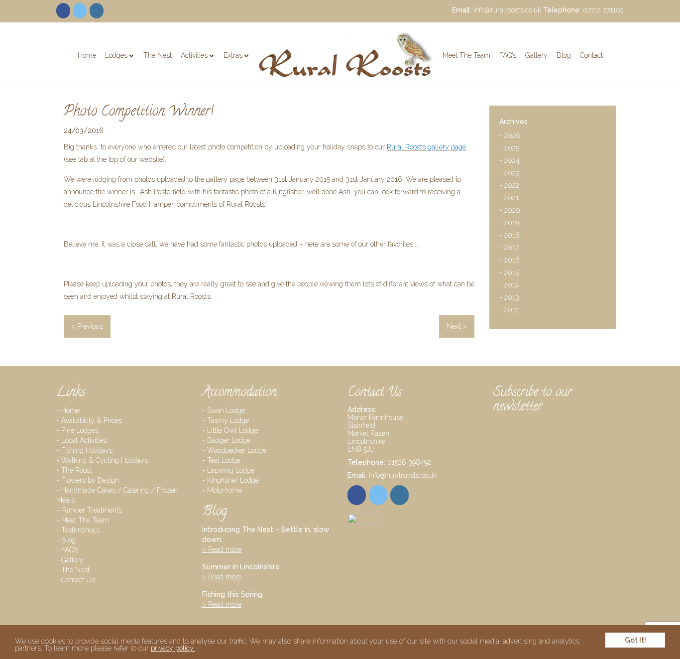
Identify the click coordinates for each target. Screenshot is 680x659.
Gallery (536, 55)
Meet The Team (466, 55)
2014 (509, 286)
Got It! (635, 640)
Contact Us (78, 580)
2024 (509, 161)
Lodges (116, 55)
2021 (509, 199)
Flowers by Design (90, 480)
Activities (194, 55)
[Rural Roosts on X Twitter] (80, 10)
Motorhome (224, 490)
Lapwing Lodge (230, 470)
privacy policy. (173, 648)
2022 (509, 186)
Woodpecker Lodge (236, 450)
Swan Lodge (226, 410)
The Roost (76, 470)
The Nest (157, 55)
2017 (509, 249)
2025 (509, 149)
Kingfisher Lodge (233, 480)
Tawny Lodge (228, 420)
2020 (509, 211)
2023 (509, 174)
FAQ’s (507, 55)
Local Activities (84, 440)
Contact (591, 55)
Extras (233, 55)
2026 (509, 137)
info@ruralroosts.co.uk (507, 10)
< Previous (87, 326)
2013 (509, 298)
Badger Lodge (228, 440)
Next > (457, 326)
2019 (509, 224)
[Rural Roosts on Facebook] (63, 10)
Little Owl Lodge (232, 430)
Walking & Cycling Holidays (104, 460)
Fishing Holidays (87, 450)
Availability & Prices (91, 420)
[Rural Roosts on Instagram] (97, 10)
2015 (509, 273)
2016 (509, 261)
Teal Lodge (223, 460)
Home (87, 55)
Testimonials (80, 530)
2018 (509, 236)
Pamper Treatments (263, 71)
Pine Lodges (133, 71)
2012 (509, 311)
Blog (564, 55)
